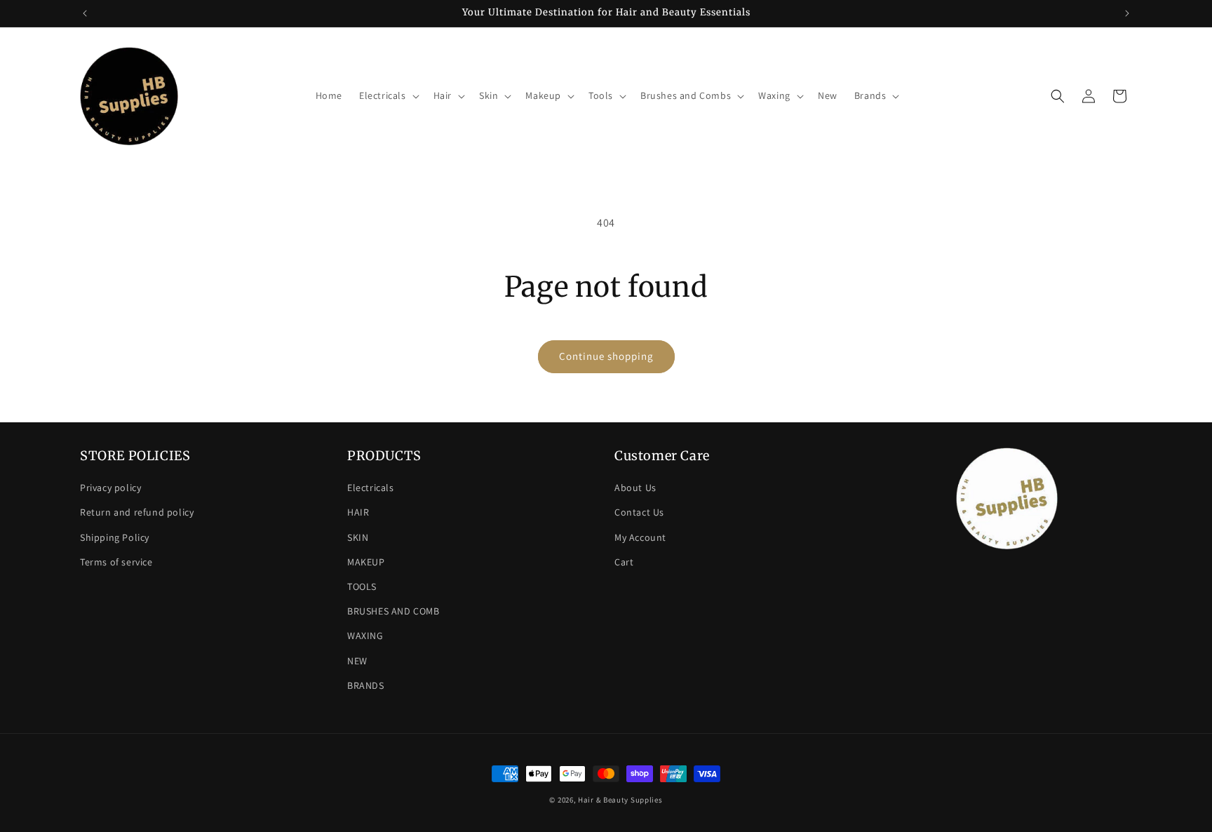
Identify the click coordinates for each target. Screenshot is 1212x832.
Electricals (370, 487)
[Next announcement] (1127, 13)
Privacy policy (110, 487)
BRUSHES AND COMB (393, 611)
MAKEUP (366, 562)
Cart (623, 562)
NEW (357, 661)
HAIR (358, 512)
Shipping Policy (114, 537)
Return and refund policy (137, 512)
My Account (640, 537)
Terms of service (116, 562)
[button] (388, 95)
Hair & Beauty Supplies (620, 800)
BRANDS (365, 685)
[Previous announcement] (84, 13)
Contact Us (639, 512)
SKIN (357, 537)
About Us (635, 487)
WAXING (365, 635)
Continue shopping (606, 356)
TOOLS (362, 586)
